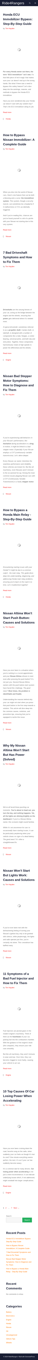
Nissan (8, 236)
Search (8, 1216)
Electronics (10, 1316)
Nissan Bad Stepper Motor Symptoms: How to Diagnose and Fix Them (18, 1262)
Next (16, 1208)
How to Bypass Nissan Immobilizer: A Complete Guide (19, 139)
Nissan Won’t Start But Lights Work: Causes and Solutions (19, 875)
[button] (30, 3)
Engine (8, 360)
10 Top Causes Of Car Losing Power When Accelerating (18, 1096)
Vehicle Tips (10, 1339)
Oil (7, 1331)
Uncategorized (11, 1335)
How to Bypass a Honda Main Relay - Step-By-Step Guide (17, 514)
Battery (9, 1312)
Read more (7, 112)
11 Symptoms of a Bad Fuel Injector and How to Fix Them (18, 978)
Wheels (9, 1343)
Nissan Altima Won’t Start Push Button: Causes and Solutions (19, 618)
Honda (8, 119)
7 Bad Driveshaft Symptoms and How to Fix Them (17, 257)
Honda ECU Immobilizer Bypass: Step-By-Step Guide (18, 19)
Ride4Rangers (13, 3)
